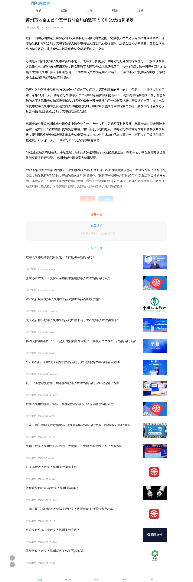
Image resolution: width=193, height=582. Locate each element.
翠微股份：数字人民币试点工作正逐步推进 (54, 551)
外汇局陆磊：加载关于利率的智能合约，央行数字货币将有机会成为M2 (73, 362)
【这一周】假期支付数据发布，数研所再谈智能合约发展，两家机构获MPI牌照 (78, 425)
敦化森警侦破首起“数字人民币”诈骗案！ (52, 488)
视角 (115, 10)
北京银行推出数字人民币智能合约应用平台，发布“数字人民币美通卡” (72, 320)
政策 (64, 10)
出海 (90, 10)
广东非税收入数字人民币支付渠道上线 (51, 467)
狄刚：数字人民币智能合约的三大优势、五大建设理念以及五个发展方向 (74, 446)
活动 (140, 10)
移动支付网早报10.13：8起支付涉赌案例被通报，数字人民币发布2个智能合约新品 (81, 341)
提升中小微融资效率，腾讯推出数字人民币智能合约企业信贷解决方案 (72, 383)
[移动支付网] (40, 4)
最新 (39, 10)
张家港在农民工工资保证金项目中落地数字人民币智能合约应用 (68, 278)
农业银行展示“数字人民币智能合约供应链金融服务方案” (63, 299)
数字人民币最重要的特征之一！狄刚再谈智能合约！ (60, 257)
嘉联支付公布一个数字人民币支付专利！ (53, 530)
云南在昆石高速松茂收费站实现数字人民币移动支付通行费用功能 (69, 509)
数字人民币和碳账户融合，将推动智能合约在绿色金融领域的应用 (69, 404)
